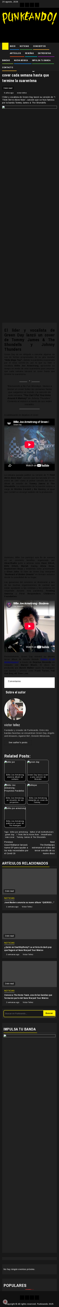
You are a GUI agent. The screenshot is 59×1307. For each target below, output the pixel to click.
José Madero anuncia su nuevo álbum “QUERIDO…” (29, 902)
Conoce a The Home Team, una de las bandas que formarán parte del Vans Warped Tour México (28, 996)
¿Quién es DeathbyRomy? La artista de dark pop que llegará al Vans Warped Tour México (28, 949)
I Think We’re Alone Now (28, 834)
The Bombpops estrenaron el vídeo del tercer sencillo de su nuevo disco (43, 847)
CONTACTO (7, 67)
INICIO (13, 46)
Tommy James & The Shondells (31, 837)
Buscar (49, 1013)
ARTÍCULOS (15, 53)
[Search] (55, 46)
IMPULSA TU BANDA (41, 60)
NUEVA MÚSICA (21, 60)
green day (9, 834)
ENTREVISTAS (44, 53)
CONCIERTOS (39, 46)
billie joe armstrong (19, 832)
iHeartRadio (46, 834)
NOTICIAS (24, 46)
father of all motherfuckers (42, 832)
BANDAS (6, 60)
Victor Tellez (27, 907)
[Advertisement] (29, 32)
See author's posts (18, 742)
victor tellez (22, 93)
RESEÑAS (29, 53)
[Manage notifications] (5, 1301)
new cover (9, 837)
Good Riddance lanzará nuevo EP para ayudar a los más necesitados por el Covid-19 (16, 847)
